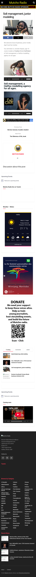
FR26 (14, 496)
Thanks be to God (28, 506)
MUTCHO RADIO (18, 154)
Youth (26, 525)
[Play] (6, 79)
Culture (15, 482)
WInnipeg (27, 523)
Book (2, 516)
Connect (3, 525)
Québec (27, 492)
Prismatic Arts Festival (29, 489)
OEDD (14, 528)
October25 (16, 525)
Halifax (15, 505)
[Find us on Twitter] (7, 457)
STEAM (27, 503)
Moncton (15, 514)
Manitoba (15, 509)
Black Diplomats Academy (5, 513)
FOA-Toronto (16, 491)
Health (15, 507)
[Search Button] (34, 2)
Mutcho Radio (18, 2)
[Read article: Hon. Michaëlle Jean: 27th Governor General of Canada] (4, 545)
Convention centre (4, 528)
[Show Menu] (2, 2)
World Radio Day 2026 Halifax (19, 354)
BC (2, 508)
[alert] (18, 181)
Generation (16, 502)
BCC (2, 510)
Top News (27, 509)
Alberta (3, 498)
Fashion (15, 487)
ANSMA (3, 503)
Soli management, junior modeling (20, 367)
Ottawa (27, 482)
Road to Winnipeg (27, 498)
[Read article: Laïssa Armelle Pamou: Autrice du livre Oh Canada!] (4, 558)
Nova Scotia (16, 523)
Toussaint (27, 518)
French (15, 500)
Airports (3, 496)
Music (14, 518)
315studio (4, 482)
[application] (18, 79)
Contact (9, 569)
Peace (26, 484)
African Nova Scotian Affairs (5, 493)
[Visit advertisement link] (18, 7)
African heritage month (5, 489)
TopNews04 (28, 511)
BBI (2, 505)
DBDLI (14, 484)
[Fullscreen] (31, 421)
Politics (27, 487)
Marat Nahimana (17, 512)
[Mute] (25, 79)
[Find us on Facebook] (3, 457)
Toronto (27, 514)
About (2, 569)
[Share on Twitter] (18, 37)
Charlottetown (5, 523)
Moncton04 (16, 516)
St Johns (27, 501)
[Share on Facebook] (8, 37)
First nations (16, 489)
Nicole (15, 521)
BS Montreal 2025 (6, 518)
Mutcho (7, 573)
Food (14, 493)
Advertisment (5, 484)
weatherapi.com (18, 244)
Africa (3, 487)
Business (3, 520)
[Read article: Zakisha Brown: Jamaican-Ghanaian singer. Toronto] (4, 551)
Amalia (3, 501)
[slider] (28, 78)
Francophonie (17, 498)
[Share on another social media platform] (28, 37)
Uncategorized (29, 520)
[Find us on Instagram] (11, 457)
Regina (27, 495)
